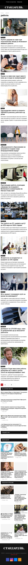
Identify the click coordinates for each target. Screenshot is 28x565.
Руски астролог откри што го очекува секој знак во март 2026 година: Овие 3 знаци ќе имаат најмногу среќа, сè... (7, 474)
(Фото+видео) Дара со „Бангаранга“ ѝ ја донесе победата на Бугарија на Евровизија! (14, 393)
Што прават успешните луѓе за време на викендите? (13, 295)
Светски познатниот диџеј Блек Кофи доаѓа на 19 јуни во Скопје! (13, 400)
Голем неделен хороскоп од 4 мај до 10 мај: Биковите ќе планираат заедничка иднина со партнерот (13, 408)
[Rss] (19, 559)
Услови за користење (11, 1)
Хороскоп (3, 37)
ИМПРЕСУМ (14, 554)
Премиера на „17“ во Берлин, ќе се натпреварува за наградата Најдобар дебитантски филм (6, 535)
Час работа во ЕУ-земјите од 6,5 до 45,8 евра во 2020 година (13, 224)
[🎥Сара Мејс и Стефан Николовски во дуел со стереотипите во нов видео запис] (7, 509)
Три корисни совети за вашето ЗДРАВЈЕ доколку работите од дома (13, 112)
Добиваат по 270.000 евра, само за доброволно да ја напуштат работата (13, 330)
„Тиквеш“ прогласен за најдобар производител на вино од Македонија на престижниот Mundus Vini (20, 498)
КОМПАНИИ (3, 182)
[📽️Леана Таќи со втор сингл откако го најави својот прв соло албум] (20, 528)
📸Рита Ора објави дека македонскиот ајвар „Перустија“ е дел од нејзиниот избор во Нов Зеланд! (13, 417)
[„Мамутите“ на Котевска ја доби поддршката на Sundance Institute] (7, 490)
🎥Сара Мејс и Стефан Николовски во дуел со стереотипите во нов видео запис (7, 515)
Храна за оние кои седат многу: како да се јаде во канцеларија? (13, 77)
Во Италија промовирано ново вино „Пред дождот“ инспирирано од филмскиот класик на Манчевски (20, 517)
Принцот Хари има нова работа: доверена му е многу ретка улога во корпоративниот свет (13, 370)
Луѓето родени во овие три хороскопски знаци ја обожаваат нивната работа (14, 41)
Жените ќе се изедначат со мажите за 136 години (11, 259)
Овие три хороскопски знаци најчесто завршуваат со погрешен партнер (20, 453)
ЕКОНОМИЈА (3, 144)
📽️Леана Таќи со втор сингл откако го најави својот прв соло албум (20, 534)
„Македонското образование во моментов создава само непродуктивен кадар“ (13, 149)
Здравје (2, 73)
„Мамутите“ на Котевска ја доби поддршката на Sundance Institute (6, 496)
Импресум (19, 1)
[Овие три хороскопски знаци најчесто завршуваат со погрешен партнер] (20, 447)
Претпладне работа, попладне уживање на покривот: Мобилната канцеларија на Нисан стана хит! (13, 188)
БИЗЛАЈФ (3, 255)
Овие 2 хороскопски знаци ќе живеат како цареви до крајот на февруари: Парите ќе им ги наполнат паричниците (20, 474)
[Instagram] (11, 559)
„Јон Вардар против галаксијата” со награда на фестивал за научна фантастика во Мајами (13, 426)
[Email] (15, 559)
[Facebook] (7, 559)
